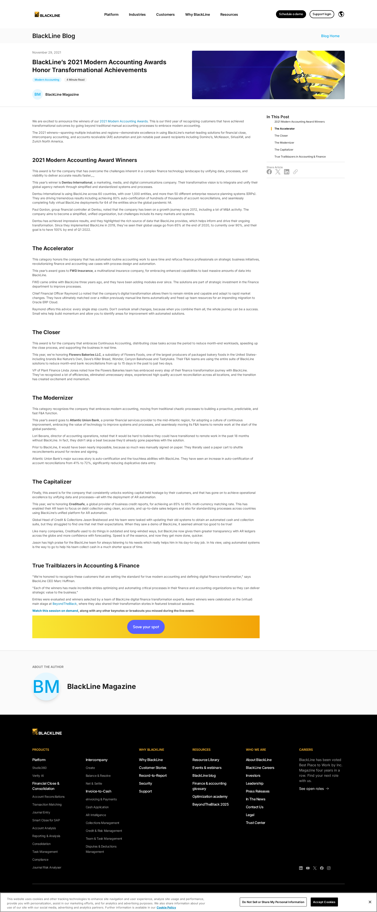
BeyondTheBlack (65, 603)
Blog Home (330, 36)
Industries (137, 14)
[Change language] (341, 14)
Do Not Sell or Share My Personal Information (273, 901)
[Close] (370, 902)
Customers (165, 14)
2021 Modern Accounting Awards (124, 121)
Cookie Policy (166, 907)
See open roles (311, 788)
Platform (111, 14)
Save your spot (146, 626)
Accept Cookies (324, 901)
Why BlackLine (197, 14)
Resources (229, 14)
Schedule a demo (291, 14)
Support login (322, 14)
